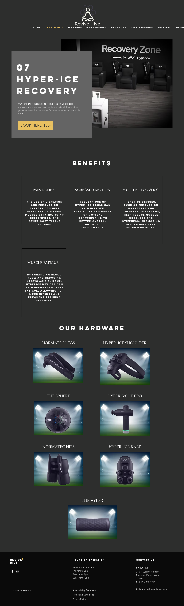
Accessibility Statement (84, 590)
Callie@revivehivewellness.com (151, 589)
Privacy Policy (79, 599)
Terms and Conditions (83, 594)
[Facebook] (12, 571)
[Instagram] (17, 571)
